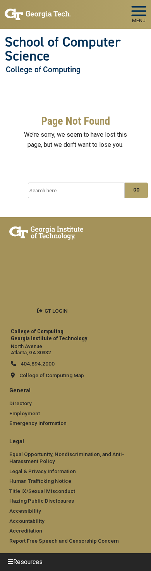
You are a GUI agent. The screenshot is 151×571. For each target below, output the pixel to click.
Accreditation (25, 530)
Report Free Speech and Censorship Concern (64, 541)
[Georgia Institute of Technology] (38, 11)
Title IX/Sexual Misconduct (42, 491)
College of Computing (43, 69)
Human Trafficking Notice (40, 481)
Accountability (27, 521)
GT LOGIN (56, 311)
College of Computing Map (51, 375)
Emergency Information (38, 423)
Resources (28, 562)
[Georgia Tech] (46, 231)
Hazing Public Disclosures (41, 501)
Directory (20, 403)
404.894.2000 (37, 363)
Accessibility (25, 511)
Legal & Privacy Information (42, 471)
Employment (24, 413)
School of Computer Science (63, 49)
